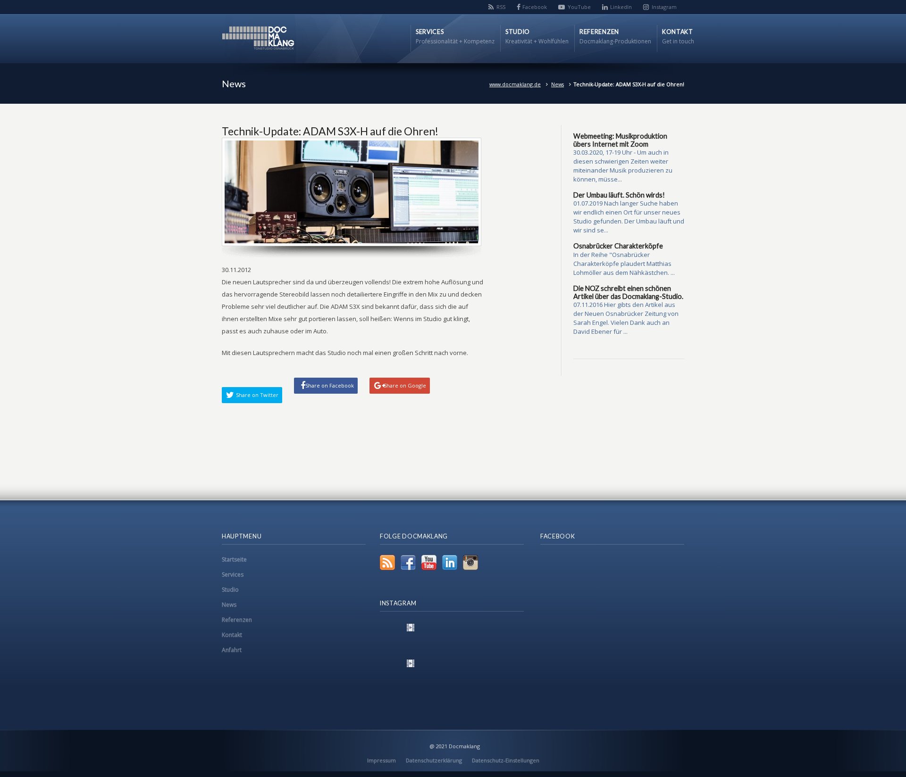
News (557, 84)
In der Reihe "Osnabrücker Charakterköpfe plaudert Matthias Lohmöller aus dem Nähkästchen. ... (624, 263)
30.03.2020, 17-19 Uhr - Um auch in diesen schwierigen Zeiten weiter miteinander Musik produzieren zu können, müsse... (622, 165)
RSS (500, 6)
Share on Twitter (257, 394)
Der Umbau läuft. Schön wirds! (619, 195)
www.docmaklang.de (515, 84)
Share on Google (405, 385)
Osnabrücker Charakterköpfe (618, 246)
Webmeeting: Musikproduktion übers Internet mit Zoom (620, 140)
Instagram (664, 6)
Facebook (534, 6)
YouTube (579, 6)
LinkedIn (621, 6)
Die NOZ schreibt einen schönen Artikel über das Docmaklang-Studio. (628, 292)
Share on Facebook (329, 385)
